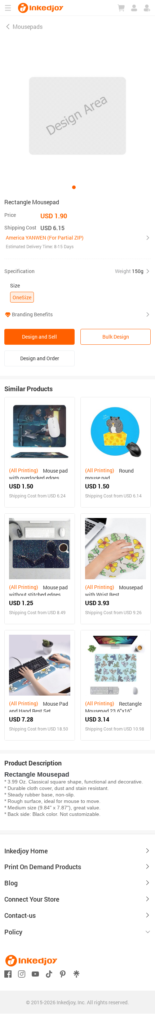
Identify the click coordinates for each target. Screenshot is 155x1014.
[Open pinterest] (62, 973)
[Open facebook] (8, 973)
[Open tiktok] (49, 973)
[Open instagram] (21, 973)
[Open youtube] (35, 973)
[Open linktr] (76, 973)
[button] (77, 242)
